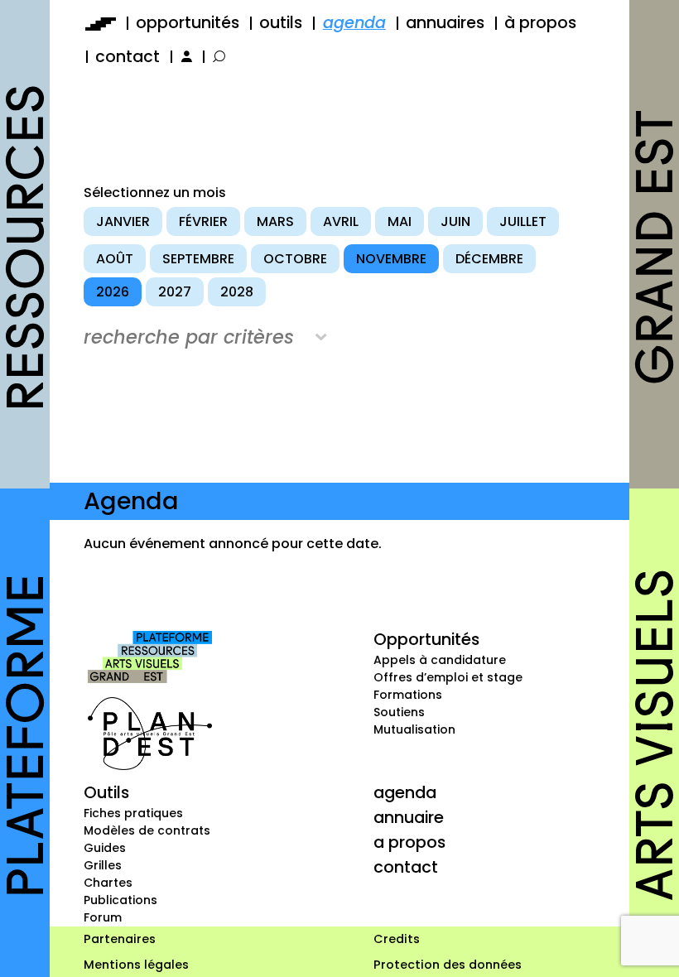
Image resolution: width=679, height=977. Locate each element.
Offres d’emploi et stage (447, 677)
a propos (409, 842)
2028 (236, 291)
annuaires (445, 23)
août (114, 258)
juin (455, 221)
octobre (295, 258)
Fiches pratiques (133, 813)
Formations (407, 694)
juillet (523, 221)
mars (275, 221)
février (203, 221)
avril (341, 221)
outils (280, 23)
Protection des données (447, 964)
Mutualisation (414, 729)
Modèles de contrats (147, 830)
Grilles (103, 865)
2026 (112, 291)
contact (127, 57)
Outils (106, 792)
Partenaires (120, 939)
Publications (120, 900)
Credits (396, 939)
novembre (391, 258)
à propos (540, 23)
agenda (354, 23)
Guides (105, 848)
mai (400, 221)
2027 (174, 291)
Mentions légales (136, 964)
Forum (103, 917)
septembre (198, 258)
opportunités (187, 23)
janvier (123, 221)
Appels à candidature (439, 660)
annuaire (408, 817)
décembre (489, 258)
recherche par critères (189, 337)
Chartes (108, 882)
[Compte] (185, 57)
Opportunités (426, 639)
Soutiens (399, 712)
